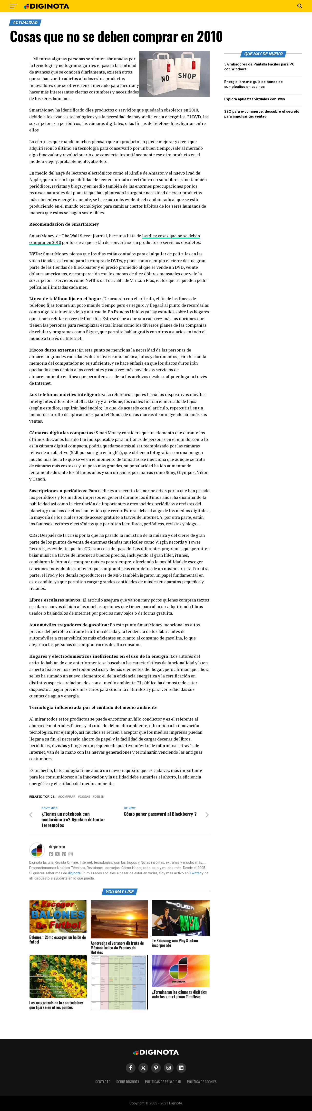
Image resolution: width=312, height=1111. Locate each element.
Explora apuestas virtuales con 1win (254, 99)
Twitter (195, 873)
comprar (67, 796)
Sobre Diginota (127, 1081)
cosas (85, 796)
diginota (57, 846)
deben (99, 796)
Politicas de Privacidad (163, 1081)
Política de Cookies (202, 1081)
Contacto (102, 1081)
